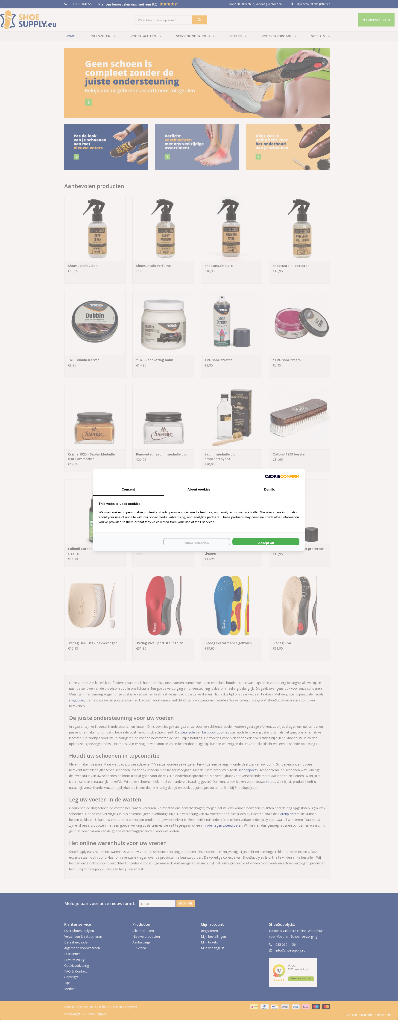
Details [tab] (269, 489)
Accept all (266, 543)
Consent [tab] (128, 489)
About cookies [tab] (199, 489)
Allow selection (197, 543)
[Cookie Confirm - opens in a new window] (282, 476)
